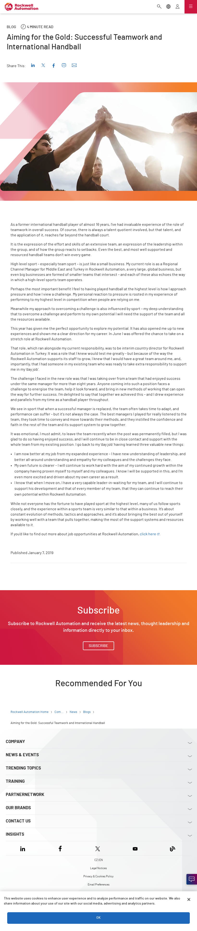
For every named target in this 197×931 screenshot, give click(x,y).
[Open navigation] (191, 6)
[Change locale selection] (168, 6)
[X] (97, 848)
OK (98, 917)
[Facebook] (60, 848)
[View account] (177, 6)
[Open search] (159, 6)
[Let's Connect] (191, 879)
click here (148, 534)
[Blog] (172, 848)
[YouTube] (135, 848)
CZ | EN (98, 860)
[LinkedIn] (23, 848)
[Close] (189, 899)
